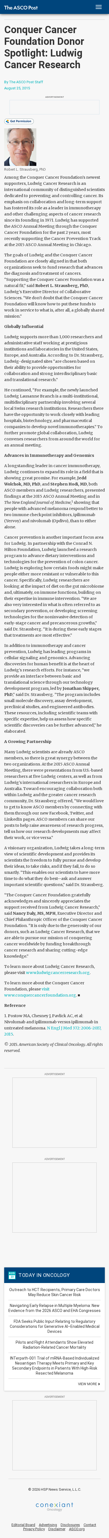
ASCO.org (77, 1529)
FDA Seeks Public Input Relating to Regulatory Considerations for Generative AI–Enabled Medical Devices (54, 1326)
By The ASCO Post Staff (23, 82)
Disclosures (70, 1525)
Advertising (48, 1525)
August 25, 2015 (17, 88)
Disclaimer (56, 1529)
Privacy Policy (34, 1529)
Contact (90, 1525)
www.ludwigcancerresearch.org (58, 972)
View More (88, 1384)
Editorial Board (23, 1525)
